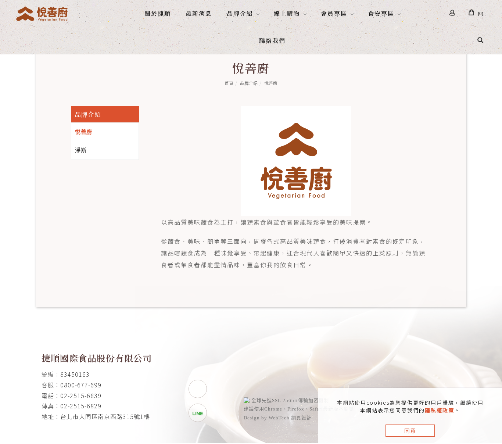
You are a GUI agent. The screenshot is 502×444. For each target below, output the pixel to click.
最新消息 (199, 13)
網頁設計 (301, 417)
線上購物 (287, 13)
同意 (410, 430)
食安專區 (381, 13)
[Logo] (42, 12)
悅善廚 (270, 83)
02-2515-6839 (80, 395)
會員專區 (334, 13)
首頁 (229, 83)
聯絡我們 (272, 40)
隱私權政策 (439, 410)
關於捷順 (157, 13)
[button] (480, 40)
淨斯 (80, 150)
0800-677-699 (80, 384)
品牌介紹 (240, 13)
